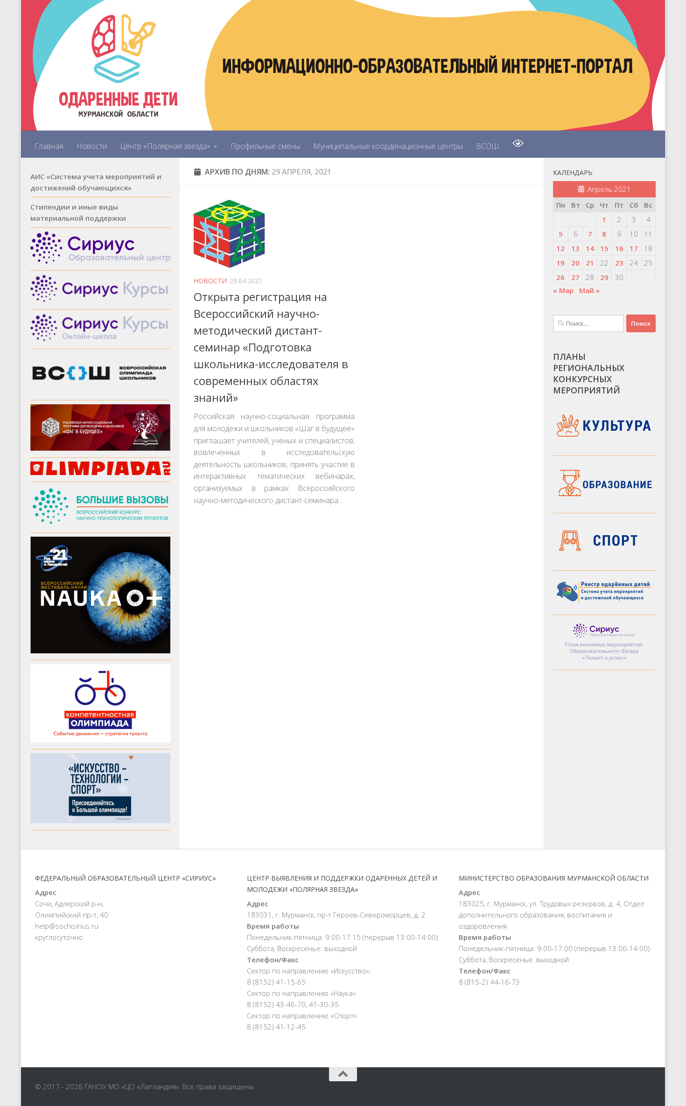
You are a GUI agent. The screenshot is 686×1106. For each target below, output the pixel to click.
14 (590, 248)
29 (604, 277)
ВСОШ (487, 146)
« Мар (563, 290)
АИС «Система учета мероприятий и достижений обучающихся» (95, 182)
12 (560, 248)
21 (590, 262)
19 (560, 262)
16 (619, 248)
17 (634, 248)
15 (604, 248)
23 (619, 262)
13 (575, 248)
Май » (589, 290)
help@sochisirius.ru (66, 926)
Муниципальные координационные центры (388, 146)
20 (575, 262)
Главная (49, 146)
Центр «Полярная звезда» (165, 146)
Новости (92, 146)
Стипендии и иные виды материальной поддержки (78, 212)
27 (575, 277)
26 (560, 277)
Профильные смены (265, 146)
